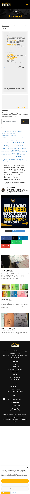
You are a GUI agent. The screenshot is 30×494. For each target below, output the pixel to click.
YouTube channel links (11, 55)
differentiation (21, 135)
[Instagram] (18, 409)
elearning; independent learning (18, 137)
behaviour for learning (21, 133)
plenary (15, 151)
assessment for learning (8, 133)
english (3, 140)
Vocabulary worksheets (11, 40)
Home (15, 364)
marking (4, 148)
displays (3, 138)
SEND (10, 157)
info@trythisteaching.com (14, 399)
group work (20, 140)
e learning (9, 137)
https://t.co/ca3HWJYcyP (11, 177)
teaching (10, 159)
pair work (20, 148)
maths (9, 148)
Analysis (19, 131)
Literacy (19, 145)
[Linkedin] (15, 409)
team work (21, 159)
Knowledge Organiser (11, 44)
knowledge (11, 145)
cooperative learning (8, 136)
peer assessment (6, 151)
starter (17, 156)
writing (3, 163)
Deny (15, 485)
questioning (23, 151)
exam (7, 140)
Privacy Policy (15, 389)
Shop (15, 374)
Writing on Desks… (6, 270)
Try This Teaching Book (15, 405)
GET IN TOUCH (15, 379)
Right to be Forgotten (15, 391)
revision (15, 154)
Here (8, 62)
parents (24, 148)
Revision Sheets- (10, 45)
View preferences (15, 489)
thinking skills (23, 161)
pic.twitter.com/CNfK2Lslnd (12, 179)
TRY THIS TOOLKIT (15, 377)
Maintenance (10, 417)
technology (4, 161)
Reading (8, 37)
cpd (17, 136)
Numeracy (14, 148)
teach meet (15, 159)
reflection (3, 154)
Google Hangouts (10, 58)
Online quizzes (10, 54)
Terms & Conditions (8, 419)
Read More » (3, 280)
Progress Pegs (5, 299)
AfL (14, 131)
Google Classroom (10, 59)
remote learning (8, 154)
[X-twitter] (11, 409)
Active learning (7, 131)
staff (13, 157)
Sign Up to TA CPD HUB (15, 369)
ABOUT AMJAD (15, 366)
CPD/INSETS (15, 372)
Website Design (21, 414)
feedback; (12, 140)
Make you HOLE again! (8, 329)
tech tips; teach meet (14, 161)
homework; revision (5, 142)
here (11, 89)
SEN (8, 157)
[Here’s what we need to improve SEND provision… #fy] (15, 211)
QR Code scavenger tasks (12, 57)
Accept (15, 481)
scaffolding (22, 154)
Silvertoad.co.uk (19, 417)
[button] (28, 467)
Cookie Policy (14, 492)
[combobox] (11, 121)
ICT (11, 142)
